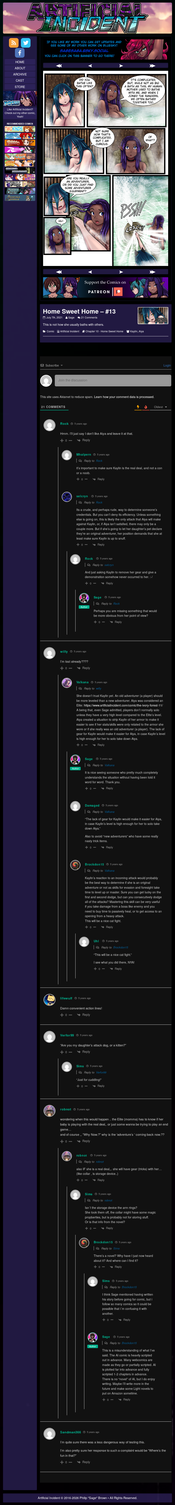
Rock (64, 423)
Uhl (96, 941)
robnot (65, 1109)
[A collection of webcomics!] (20, 163)
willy (98, 688)
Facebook (20, 53)
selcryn (82, 496)
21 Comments (89, 317)
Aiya (141, 331)
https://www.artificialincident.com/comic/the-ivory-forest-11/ (123, 705)
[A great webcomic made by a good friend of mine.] (20, 128)
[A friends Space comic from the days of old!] (20, 170)
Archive (20, 74)
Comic (50, 331)
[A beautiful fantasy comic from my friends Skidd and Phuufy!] (20, 176)
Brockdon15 (120, 947)
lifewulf (66, 998)
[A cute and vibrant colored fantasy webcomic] (20, 156)
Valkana (109, 765)
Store (20, 86)
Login (167, 365)
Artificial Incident (69, 331)
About (20, 68)
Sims (116, 1248)
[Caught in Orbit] (20, 190)
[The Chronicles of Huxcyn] (20, 183)
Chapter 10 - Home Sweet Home (104, 331)
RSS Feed (14, 43)
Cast (20, 80)
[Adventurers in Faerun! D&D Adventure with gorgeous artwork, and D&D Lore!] (20, 197)
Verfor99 (101, 1072)
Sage (71, 317)
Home (20, 62)
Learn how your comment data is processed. (124, 396)
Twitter (26, 43)
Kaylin (133, 331)
